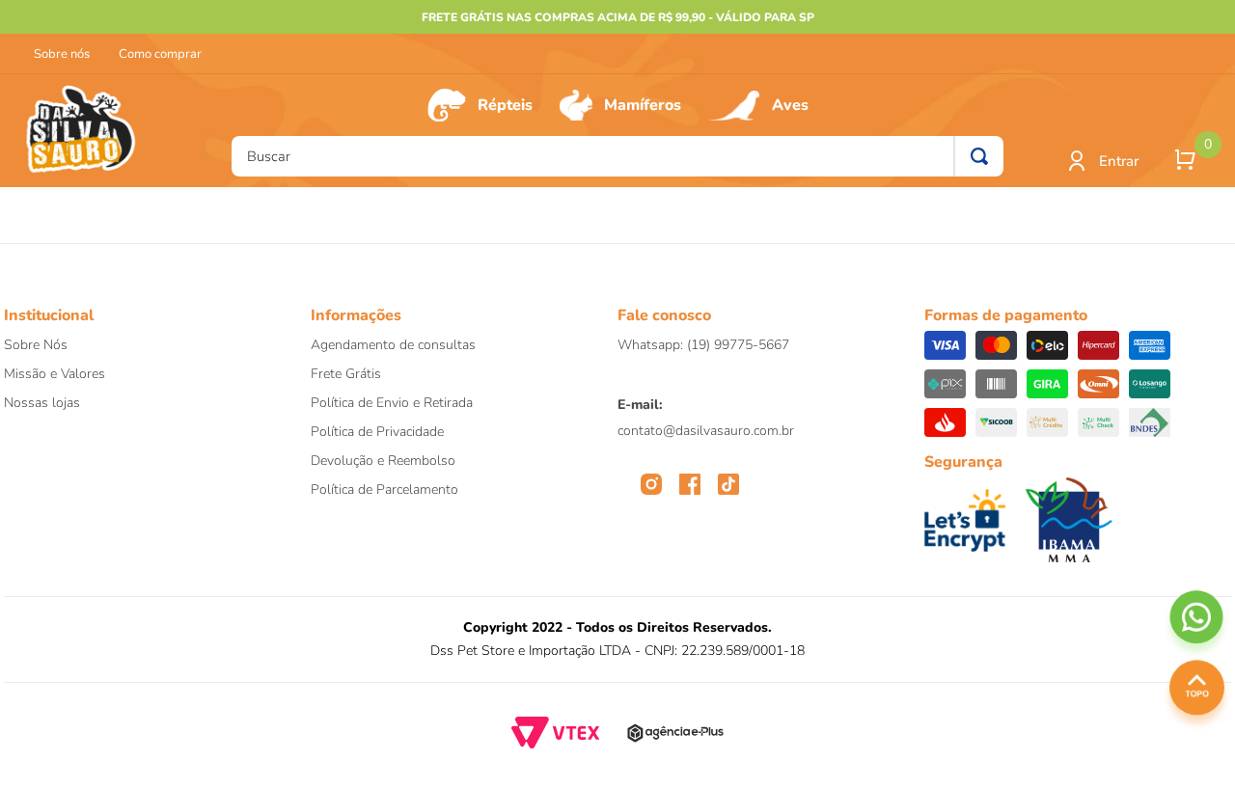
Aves (790, 105)
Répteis (505, 105)
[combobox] (617, 156)
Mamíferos (642, 105)
